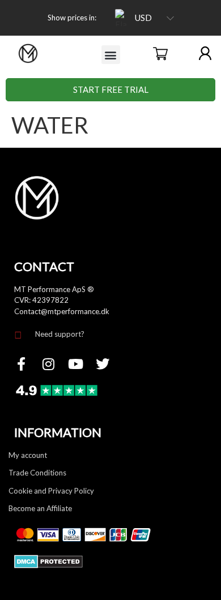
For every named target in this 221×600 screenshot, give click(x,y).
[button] (110, 54)
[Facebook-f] (21, 364)
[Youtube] (75, 364)
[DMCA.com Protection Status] (48, 564)
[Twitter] (102, 364)
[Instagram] (48, 364)
